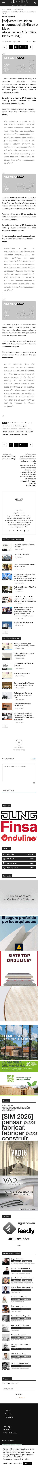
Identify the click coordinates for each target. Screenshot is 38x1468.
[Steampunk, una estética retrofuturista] (7, 706)
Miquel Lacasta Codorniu (20, 1268)
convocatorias (6, 579)
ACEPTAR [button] (28, 1463)
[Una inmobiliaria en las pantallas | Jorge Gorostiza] (7, 566)
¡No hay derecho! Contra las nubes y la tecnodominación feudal (23, 695)
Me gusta (31, 854)
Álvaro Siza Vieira (13, 423)
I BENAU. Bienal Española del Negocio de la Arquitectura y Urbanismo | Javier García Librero (25, 599)
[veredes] (3, 42)
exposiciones (11, 16)
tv (3, 649)
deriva (4, 613)
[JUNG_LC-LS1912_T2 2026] (19, 897)
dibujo (29, 428)
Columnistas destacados (11, 1253)
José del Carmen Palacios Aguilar (20, 1345)
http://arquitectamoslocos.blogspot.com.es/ (22, 1282)
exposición (20, 431)
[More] (30, 47)
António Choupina (25, 423)
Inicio (3, 10)
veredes (9, 41)
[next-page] (6, 632)
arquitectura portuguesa (19, 426)
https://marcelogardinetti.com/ (18, 1339)
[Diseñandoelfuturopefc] (19, 1078)
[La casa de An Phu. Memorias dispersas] (7, 666)
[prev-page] (3, 632)
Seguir (32, 859)
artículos (5, 627)
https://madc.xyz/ (15, 1292)
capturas (5, 569)
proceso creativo (15, 434)
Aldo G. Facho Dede (18, 1354)
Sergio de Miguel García (20, 1363)
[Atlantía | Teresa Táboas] (7, 675)
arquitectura (6, 426)
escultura (11, 431)
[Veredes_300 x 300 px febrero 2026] (19, 1042)
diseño (5, 431)
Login (33, 759)
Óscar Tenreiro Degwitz (20, 1316)
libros (4, 550)
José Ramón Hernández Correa (23, 1278)
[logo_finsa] (19, 826)
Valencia (24, 434)
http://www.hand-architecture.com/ (20, 1368)
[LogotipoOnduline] (19, 837)
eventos (9, 10)
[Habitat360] (19, 1003)
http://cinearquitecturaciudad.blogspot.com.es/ (23, 1263)
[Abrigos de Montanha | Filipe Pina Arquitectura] (7, 589)
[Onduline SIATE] (19, 968)
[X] (16, 47)
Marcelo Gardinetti (18, 1335)
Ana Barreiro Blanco (19, 1297)
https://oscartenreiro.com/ (17, 1320)
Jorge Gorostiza (17, 1259)
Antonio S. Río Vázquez (20, 1325)
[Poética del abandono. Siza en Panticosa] (7, 547)
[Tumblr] (24, 530)
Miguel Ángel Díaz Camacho (22, 1287)
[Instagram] (13, 530)
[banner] (19, 1193)
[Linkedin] (17, 530)
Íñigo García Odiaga (18, 1306)
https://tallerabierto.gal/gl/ (17, 1301)
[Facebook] (11, 47)
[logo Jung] (19, 815)
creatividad (22, 428)
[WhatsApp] (25, 47)
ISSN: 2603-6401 (8, 1440)
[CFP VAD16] (19, 1158)
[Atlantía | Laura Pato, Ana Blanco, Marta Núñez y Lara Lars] (7, 646)
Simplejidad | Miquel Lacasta (23, 622)
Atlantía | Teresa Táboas (22, 673)
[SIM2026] (19, 1122)
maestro (5, 434)
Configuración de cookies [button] (12, 1463)
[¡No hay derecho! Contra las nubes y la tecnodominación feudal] (7, 695)
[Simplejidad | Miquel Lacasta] (7, 625)
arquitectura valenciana (10, 428)
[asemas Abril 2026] (19, 933)
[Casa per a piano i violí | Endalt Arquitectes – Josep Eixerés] (7, 685)
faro (4, 602)
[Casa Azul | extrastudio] (7, 557)
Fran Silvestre (29, 431)
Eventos (6, 1101)
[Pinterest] (20, 47)
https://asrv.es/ (15, 1330)
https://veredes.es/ (19, 513)
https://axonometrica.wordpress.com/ (20, 1273)
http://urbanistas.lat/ (16, 1358)
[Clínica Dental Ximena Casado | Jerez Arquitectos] (7, 656)
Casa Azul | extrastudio (21, 554)
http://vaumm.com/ (16, 1311)
